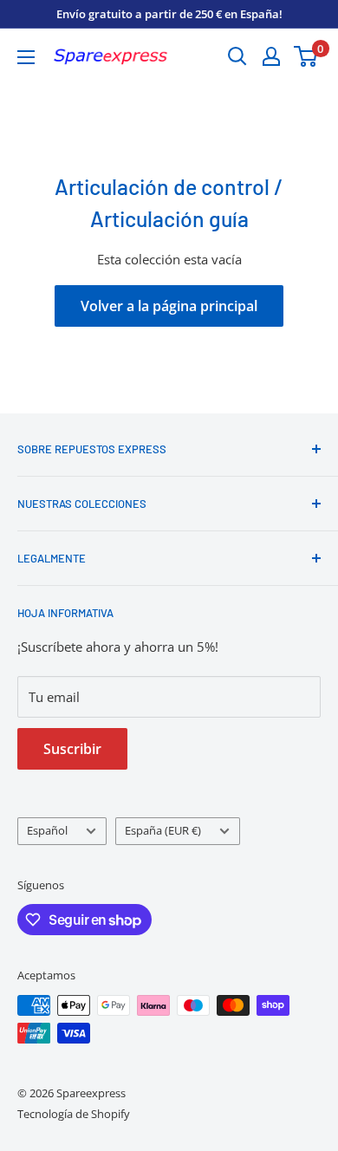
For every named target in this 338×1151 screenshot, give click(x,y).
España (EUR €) (163, 830)
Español (47, 830)
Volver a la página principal (169, 305)
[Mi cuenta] (271, 56)
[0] (306, 56)
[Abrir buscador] (237, 56)
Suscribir (72, 748)
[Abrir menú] (26, 57)
